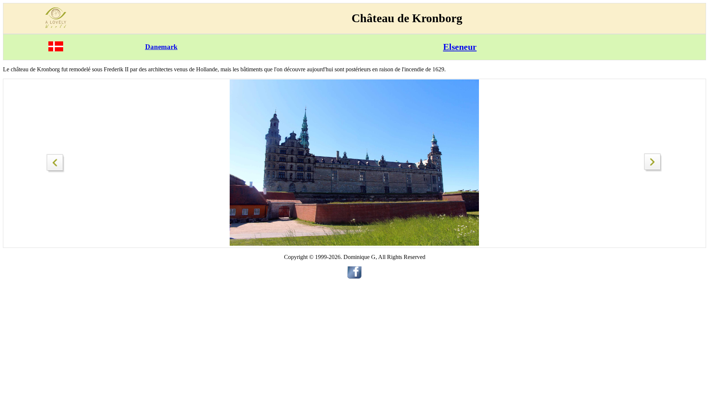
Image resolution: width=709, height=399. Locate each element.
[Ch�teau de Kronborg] (56, 161)
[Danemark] (55, 49)
